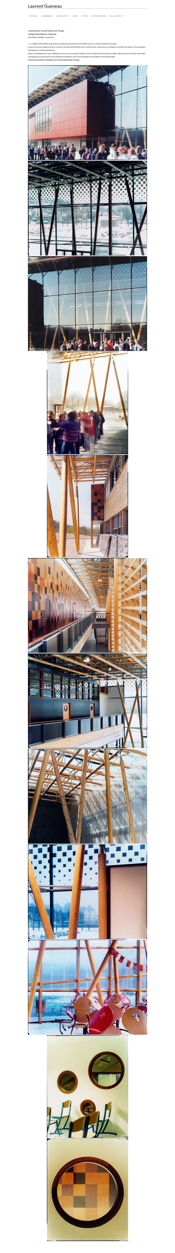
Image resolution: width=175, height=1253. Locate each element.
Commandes (47, 16)
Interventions (98, 16)
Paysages (33, 16)
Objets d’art (62, 16)
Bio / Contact (116, 16)
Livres (75, 16)
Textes (84, 16)
